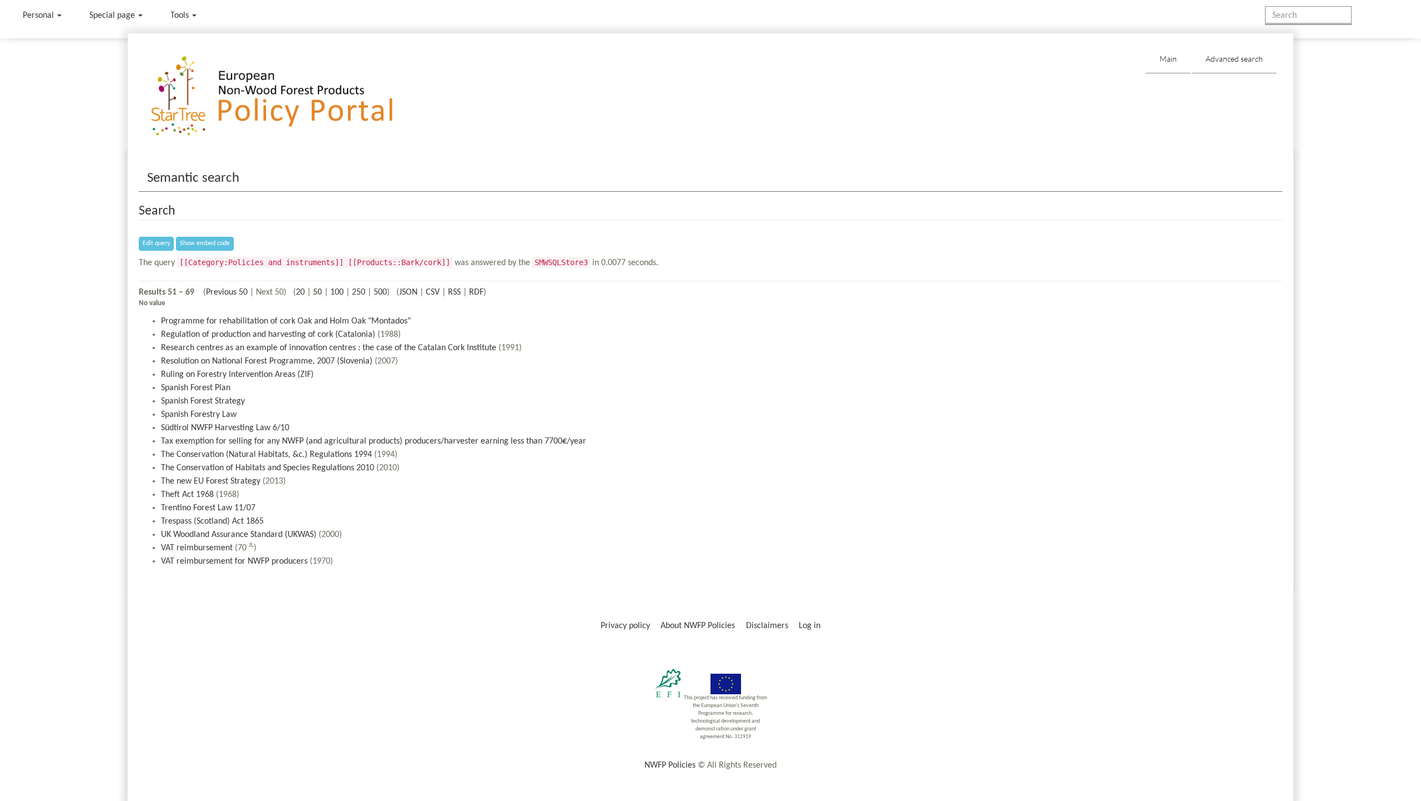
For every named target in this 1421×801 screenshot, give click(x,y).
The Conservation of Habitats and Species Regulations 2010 (267, 468)
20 (300, 292)
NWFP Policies (670, 765)
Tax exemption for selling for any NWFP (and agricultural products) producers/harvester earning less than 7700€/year (373, 441)
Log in (809, 625)
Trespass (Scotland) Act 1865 (212, 521)
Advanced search (1234, 58)
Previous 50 (227, 292)
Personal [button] (39, 15)
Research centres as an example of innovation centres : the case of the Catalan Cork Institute (328, 348)
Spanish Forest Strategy (203, 401)
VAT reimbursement (197, 548)
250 (358, 292)
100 (337, 292)
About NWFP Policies (698, 625)
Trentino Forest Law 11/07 (208, 508)
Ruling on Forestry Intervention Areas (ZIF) (237, 374)
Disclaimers (767, 625)
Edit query (156, 243)
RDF (476, 292)
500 (380, 292)
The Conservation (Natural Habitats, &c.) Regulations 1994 (266, 454)
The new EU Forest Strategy (210, 481)
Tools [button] (180, 15)
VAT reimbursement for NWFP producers (234, 561)
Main (1168, 58)
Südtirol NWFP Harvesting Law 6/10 (225, 428)
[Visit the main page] (288, 96)
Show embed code (205, 243)
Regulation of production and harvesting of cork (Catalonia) (268, 334)
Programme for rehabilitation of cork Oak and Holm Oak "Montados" (286, 321)
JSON (408, 292)
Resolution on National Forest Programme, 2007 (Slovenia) (266, 361)
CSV (433, 292)
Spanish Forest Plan (195, 388)
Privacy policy (625, 625)
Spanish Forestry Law (198, 414)
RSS (454, 292)
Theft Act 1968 (187, 494)
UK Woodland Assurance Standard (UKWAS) (238, 534)
